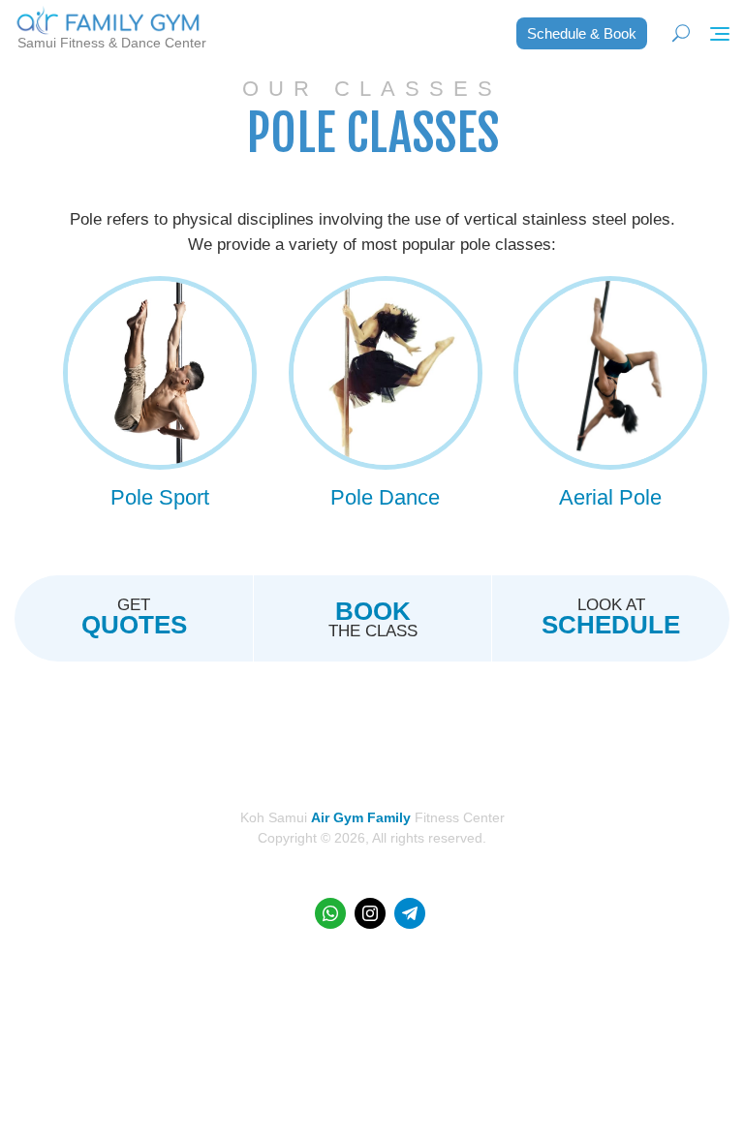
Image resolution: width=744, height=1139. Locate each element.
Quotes (134, 624)
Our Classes (372, 89)
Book (373, 611)
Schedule (611, 624)
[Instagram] (370, 913)
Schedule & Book (581, 33)
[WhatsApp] (330, 913)
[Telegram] (409, 913)
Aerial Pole (610, 497)
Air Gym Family (361, 817)
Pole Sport (159, 497)
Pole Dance (385, 497)
